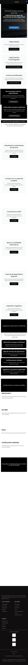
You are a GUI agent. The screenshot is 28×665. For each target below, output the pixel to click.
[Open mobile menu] (11, 2)
